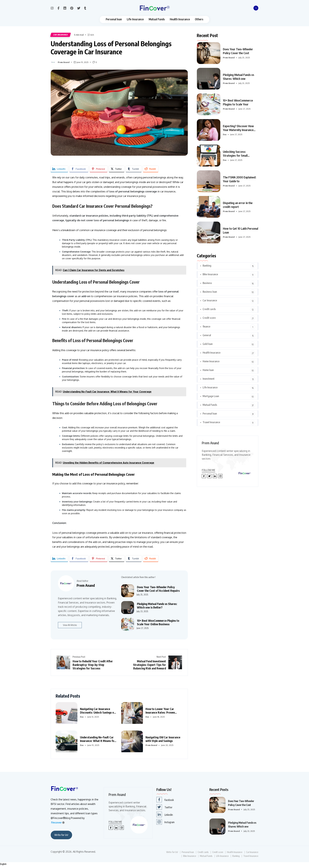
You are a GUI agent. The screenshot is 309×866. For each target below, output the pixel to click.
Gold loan (208, 343)
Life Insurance (135, 19)
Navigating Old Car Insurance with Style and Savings (162, 739)
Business (207, 283)
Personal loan (114, 19)
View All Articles (70, 625)
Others (199, 19)
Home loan (208, 370)
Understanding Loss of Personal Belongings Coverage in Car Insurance (111, 47)
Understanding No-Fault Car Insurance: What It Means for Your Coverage (97, 739)
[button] (154, 864)
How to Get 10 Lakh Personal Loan (240, 230)
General (207, 335)
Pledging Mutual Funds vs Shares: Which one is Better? (157, 605)
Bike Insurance (210, 274)
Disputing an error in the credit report (238, 205)
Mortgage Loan (211, 396)
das (82, 716)
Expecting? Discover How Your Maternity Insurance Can (238, 128)
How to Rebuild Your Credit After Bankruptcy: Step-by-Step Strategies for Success (93, 664)
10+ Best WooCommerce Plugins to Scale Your (238, 102)
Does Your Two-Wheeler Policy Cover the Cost (238, 51)
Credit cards (209, 309)
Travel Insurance (211, 422)
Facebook (169, 800)
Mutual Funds (157, 19)
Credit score (209, 317)
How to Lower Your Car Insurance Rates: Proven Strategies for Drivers (160, 710)
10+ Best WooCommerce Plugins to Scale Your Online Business (158, 622)
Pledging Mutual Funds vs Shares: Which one (238, 76)
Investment (209, 378)
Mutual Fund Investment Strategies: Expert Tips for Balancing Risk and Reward (149, 664)
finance (206, 326)
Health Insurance (180, 19)
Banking (207, 265)
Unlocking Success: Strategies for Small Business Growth (235, 153)
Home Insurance (211, 361)
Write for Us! (61, 835)
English (3, 864)
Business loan (210, 291)
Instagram (169, 822)
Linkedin (168, 814)
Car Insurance (60, 35)
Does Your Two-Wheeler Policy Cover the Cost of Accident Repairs (158, 588)
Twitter (168, 807)
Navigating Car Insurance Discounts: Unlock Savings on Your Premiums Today (97, 710)
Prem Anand (64, 62)
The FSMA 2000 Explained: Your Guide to (239, 179)
